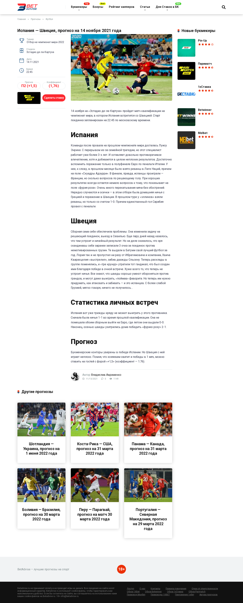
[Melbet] (186, 148)
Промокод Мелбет (136, 594)
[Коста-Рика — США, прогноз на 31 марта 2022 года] (95, 435)
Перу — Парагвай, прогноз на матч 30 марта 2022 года (94, 514)
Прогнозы (36, 19)
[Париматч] (186, 78)
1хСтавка (204, 86)
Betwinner (205, 110)
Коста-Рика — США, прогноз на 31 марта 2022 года (94, 449)
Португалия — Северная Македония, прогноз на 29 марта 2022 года (148, 519)
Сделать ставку (54, 97)
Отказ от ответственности (205, 588)
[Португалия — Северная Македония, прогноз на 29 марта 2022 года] (148, 501)
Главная (21, 19)
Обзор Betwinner (153, 591)
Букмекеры (79, 7)
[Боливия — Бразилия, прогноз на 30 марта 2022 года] (41, 501)
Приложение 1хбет (184, 594)
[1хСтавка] (186, 102)
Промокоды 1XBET (160, 594)
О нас (142, 588)
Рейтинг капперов (121, 7)
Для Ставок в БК (167, 7)
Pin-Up (202, 40)
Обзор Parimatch (197, 591)
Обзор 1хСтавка (175, 591)
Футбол (49, 19)
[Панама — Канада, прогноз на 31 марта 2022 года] (148, 435)
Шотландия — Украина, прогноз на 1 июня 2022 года (41, 449)
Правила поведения (176, 588)
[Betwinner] (186, 125)
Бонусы (98, 7)
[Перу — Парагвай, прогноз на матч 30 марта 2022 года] (95, 501)
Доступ (130, 588)
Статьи (145, 7)
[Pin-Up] (186, 55)
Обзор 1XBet (133, 591)
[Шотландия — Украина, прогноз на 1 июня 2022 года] (41, 435)
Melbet (202, 133)
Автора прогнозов (208, 594)
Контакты (155, 588)
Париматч (205, 63)
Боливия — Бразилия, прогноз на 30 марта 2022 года (41, 514)
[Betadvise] (27, 6)
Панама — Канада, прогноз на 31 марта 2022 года (148, 449)
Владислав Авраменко (106, 374)
